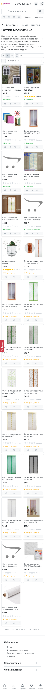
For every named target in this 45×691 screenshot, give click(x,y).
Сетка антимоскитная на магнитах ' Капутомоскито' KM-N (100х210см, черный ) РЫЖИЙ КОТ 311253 (33, 478)
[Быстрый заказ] (10, 103)
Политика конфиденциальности (20, 653)
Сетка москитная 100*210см (31, 89)
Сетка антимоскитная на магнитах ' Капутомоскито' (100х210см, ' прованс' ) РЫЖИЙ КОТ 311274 (33, 349)
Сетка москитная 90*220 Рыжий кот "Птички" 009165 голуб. (32, 175)
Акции (27, 17)
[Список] (3, 55)
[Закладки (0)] (13, 17)
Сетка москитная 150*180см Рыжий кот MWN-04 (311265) (32, 565)
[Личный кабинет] (9, 17)
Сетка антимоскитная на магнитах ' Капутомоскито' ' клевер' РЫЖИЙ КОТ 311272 (33, 305)
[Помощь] (3, 17)
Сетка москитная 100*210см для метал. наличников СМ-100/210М (10, 565)
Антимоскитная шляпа (8, 262)
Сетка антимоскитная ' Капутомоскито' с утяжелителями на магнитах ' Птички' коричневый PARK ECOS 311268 (33, 262)
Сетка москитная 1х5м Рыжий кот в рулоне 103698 (10, 608)
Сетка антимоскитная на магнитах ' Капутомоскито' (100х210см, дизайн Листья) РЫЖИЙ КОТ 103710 (11, 392)
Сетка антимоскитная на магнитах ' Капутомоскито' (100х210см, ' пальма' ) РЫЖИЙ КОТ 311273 (11, 349)
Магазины (38, 17)
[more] (19, 103)
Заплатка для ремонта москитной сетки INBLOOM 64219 (10, 89)
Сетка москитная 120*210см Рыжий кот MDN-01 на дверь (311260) (33, 132)
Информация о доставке (17, 650)
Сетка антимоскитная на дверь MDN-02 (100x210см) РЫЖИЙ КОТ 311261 (11, 305)
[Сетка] (8, 55)
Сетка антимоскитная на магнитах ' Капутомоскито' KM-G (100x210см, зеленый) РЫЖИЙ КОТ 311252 (11, 478)
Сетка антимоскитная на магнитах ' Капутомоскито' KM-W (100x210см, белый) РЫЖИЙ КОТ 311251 (11, 522)
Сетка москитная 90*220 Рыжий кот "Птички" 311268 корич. (10, 219)
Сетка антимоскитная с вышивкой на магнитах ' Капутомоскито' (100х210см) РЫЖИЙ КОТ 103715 (33, 522)
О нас (9, 647)
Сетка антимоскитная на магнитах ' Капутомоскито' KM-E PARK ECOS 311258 (33, 435)
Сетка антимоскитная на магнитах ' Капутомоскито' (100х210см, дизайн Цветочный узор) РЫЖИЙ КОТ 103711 (33, 392)
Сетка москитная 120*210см (9, 132)
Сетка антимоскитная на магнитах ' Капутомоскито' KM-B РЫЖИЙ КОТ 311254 (11, 435)
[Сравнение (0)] (19, 17)
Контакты (11, 656)
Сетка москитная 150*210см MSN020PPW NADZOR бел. (9, 175)
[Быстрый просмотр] (15, 103)
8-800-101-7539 (23, 4)
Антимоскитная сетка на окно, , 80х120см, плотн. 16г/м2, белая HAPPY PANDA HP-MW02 (33, 219)
